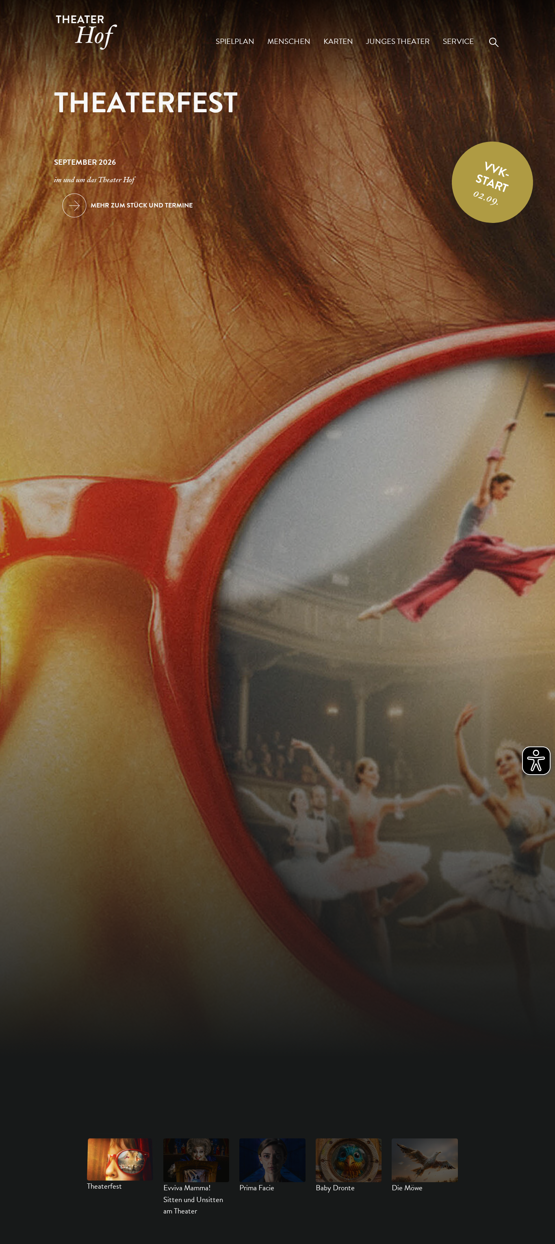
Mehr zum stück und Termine (142, 205)
